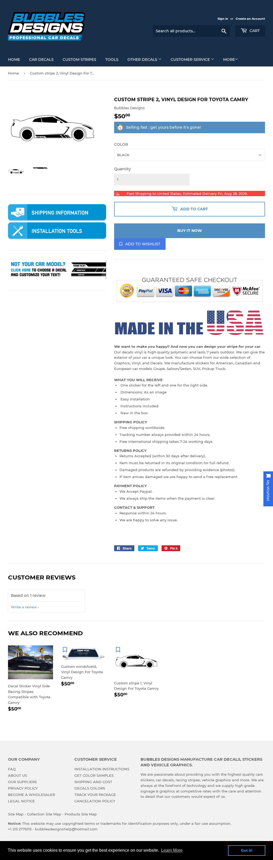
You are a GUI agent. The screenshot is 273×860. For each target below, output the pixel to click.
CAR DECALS (41, 59)
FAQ (12, 769)
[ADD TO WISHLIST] (12, 649)
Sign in (223, 19)
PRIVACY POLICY (23, 788)
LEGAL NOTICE (21, 801)
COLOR (121, 144)
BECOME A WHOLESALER (31, 794)
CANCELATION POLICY (94, 801)
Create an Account (250, 19)
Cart (254, 30)
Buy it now (189, 230)
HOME (14, 59)
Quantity (122, 169)
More (229, 59)
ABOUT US (17, 775)
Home (13, 73)
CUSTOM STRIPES (79, 59)
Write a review (24, 607)
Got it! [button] (246, 850)
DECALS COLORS (89, 788)
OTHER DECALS (142, 59)
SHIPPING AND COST (93, 782)
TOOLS (111, 59)
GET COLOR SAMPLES (94, 775)
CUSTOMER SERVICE (191, 59)
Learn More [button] (172, 850)
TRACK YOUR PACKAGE (95, 794)
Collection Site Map (44, 814)
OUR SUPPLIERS (22, 782)
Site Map (15, 814)
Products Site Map (81, 814)
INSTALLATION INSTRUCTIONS (101, 769)
